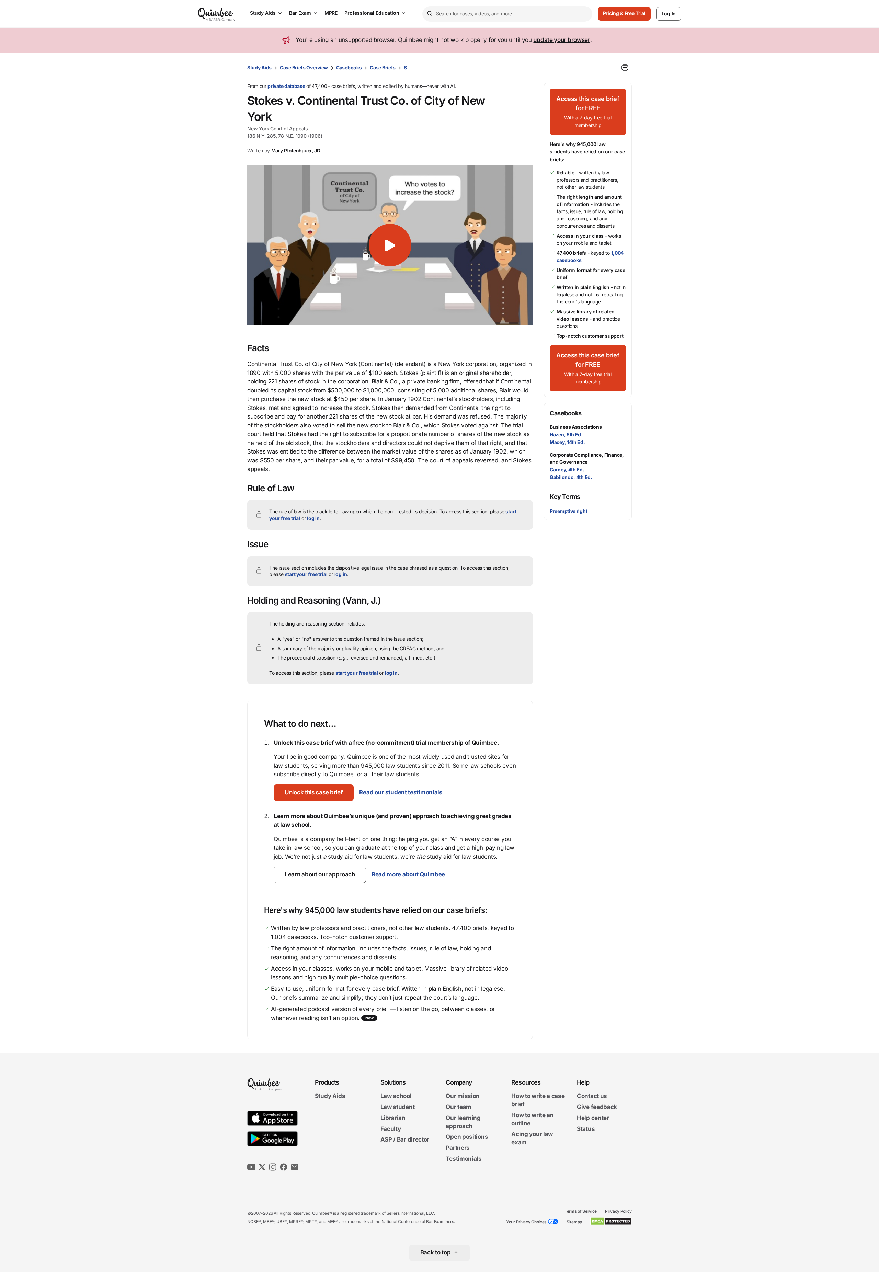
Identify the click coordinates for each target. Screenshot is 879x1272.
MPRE (331, 13)
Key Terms (565, 496)
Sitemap (574, 1221)
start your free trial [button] (306, 574)
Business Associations (576, 427)
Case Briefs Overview (304, 67)
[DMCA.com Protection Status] (611, 1221)
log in (313, 518)
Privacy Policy (618, 1211)
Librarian (393, 1117)
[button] (390, 245)
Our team (458, 1106)
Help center (593, 1117)
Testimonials (463, 1158)
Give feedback (597, 1106)
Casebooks (349, 67)
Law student (397, 1106)
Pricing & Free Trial (624, 13)
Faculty (390, 1128)
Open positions (467, 1137)
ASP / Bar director (405, 1139)
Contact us (592, 1096)
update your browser (561, 39)
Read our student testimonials (400, 792)
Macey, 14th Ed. (567, 442)
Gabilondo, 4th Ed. (571, 477)
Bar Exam (300, 13)
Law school (396, 1096)
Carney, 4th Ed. (567, 469)
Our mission (463, 1096)
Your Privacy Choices (526, 1221)
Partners (458, 1147)
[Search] (429, 13)
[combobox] (507, 14)
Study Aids (263, 13)
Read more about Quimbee (408, 874)
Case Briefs (383, 67)
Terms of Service (580, 1211)
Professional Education (371, 13)
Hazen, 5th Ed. (566, 434)
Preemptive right (568, 511)
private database (286, 86)
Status (586, 1128)
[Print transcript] (625, 68)
